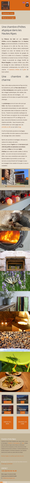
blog (19, 127)
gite (23, 443)
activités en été (6, 127)
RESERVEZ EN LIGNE (22, 422)
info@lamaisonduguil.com (8, 478)
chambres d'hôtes (14, 69)
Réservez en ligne (8, 18)
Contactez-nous (8, 13)
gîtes (24, 69)
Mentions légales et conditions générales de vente (12, 455)
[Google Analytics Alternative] (3, 482)
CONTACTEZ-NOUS (7, 422)
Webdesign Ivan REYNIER (6, 463)
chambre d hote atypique (14, 443)
